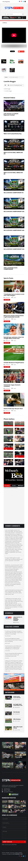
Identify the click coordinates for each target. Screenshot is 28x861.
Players (21, 485)
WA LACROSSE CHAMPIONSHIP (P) (14, 192)
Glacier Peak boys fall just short (13, 408)
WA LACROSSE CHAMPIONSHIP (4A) (14, 230)
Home (6, 77)
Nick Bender (16, 712)
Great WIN (6, 767)
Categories (7, 1)
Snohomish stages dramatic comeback (12, 385)
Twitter (8, 485)
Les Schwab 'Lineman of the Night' (7, 756)
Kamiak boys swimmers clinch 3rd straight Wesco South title (14, 337)
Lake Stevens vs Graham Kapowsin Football (11, 114)
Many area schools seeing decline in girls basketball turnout (14, 316)
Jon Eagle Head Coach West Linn (17, 705)
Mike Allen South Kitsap (17, 727)
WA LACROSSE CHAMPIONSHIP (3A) (14, 211)
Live (15, 485)
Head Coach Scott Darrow (16, 697)
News (15, 297)
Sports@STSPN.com (8, 791)
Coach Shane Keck (20, 746)
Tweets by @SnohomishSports (11, 487)
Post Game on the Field (7, 746)
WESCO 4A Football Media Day (12, 134)
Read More (6, 299)
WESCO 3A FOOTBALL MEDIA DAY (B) (13, 173)
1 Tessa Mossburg (19, 756)
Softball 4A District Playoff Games (14, 362)
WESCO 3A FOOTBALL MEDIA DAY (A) (13, 153)
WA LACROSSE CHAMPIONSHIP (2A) (14, 249)
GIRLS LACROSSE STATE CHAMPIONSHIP (10, 268)
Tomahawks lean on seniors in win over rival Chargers (14, 294)
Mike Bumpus (17, 719)
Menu (5, 22)
